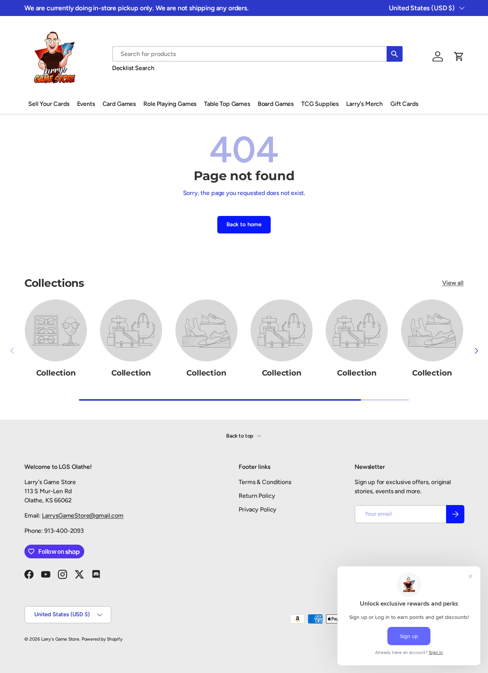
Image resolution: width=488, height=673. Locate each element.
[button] (459, 56)
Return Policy (257, 495)
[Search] (395, 54)
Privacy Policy (257, 509)
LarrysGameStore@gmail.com (83, 515)
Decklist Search (133, 68)
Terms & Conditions (265, 482)
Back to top (240, 436)
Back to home (244, 224)
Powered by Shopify (102, 639)
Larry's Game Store (60, 639)
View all (453, 282)
